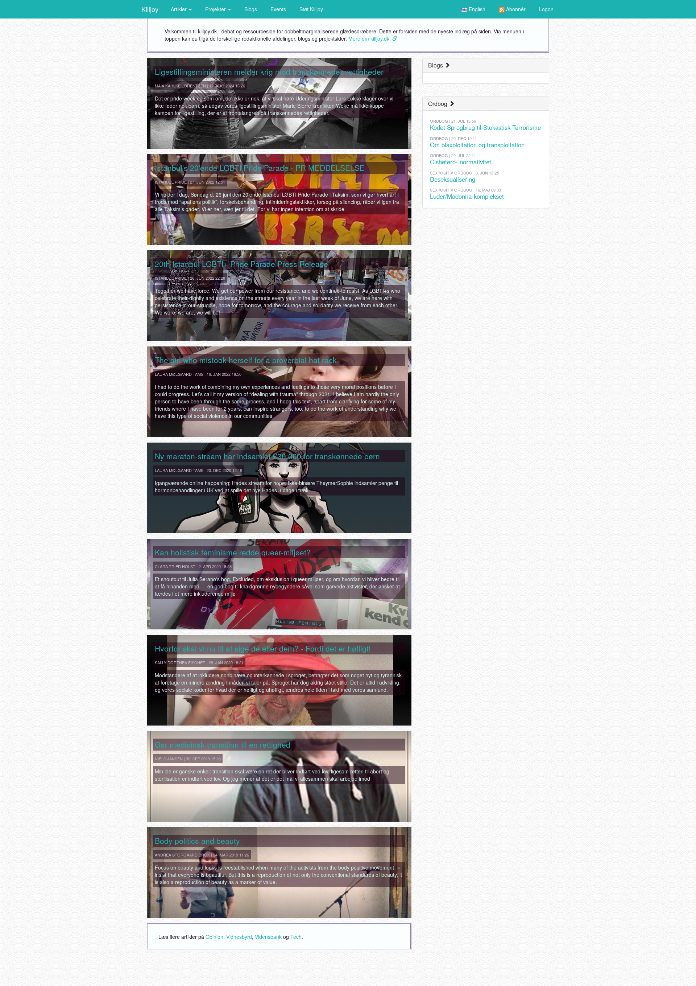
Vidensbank (268, 936)
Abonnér (515, 9)
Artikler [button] (179, 9)
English (476, 9)
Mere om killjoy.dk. (370, 38)
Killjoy (149, 9)
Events (278, 9)
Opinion (214, 936)
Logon (546, 9)
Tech (296, 936)
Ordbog (438, 103)
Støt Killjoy (311, 9)
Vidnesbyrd (239, 936)
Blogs (250, 9)
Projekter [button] (216, 9)
